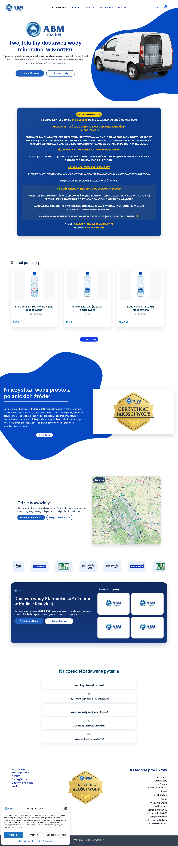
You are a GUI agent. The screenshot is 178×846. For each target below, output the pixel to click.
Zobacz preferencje (56, 834)
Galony (163, 784)
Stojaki (164, 791)
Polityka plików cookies (26, 841)
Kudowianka (161, 806)
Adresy (16, 775)
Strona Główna (59, 7)
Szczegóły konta (21, 779)
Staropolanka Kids (158, 816)
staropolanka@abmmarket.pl (93, 224)
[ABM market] (10, 808)
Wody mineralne (158, 802)
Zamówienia (18, 769)
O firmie (76, 7)
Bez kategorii (160, 794)
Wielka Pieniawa (159, 823)
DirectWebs (89, 843)
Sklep (88, 7)
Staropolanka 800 (158, 813)
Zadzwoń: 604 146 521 (31, 517)
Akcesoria (162, 777)
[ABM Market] (54, 590)
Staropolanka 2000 (157, 809)
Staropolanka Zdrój (157, 820)
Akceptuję (14, 834)
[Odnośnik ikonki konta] (172, 7)
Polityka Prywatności (45, 841)
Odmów (34, 834)
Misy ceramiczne (158, 787)
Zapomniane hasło (22, 782)
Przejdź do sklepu (29, 621)
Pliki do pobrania (21, 772)
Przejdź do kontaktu (59, 517)
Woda (164, 799)
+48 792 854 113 (94, 227)
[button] (66, 808)
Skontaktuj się (60, 73)
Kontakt (122, 7)
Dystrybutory (106, 7)
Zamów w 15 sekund (29, 73)
